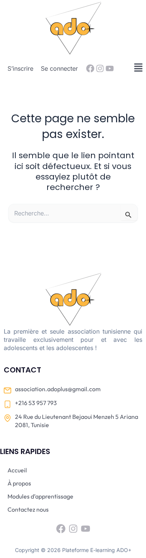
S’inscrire (20, 68)
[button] (138, 68)
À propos (19, 483)
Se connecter (59, 68)
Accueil (17, 470)
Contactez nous (28, 509)
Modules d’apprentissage (40, 496)
